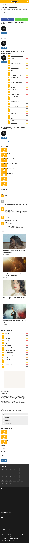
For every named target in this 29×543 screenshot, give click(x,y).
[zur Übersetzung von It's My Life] (27, 333)
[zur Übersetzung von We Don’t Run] (27, 89)
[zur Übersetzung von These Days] (27, 340)
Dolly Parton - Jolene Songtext (6, 529)
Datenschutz (3, 508)
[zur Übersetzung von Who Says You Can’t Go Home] (27, 82)
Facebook (3, 518)
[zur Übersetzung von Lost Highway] (27, 65)
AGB (7, 508)
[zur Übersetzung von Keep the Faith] (27, 113)
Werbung (2, 492)
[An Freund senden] (21, 19)
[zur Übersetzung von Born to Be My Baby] (27, 106)
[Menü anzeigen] (2, 2)
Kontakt (2, 497)
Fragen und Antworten (5, 505)
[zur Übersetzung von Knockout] (27, 58)
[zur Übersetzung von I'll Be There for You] (27, 364)
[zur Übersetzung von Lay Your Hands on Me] (27, 103)
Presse (2, 490)
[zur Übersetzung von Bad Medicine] (27, 111)
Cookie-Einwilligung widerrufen (7, 512)
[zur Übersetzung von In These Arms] (27, 366)
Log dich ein (3, 192)
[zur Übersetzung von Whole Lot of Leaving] (27, 67)
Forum (2, 503)
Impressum (3, 510)
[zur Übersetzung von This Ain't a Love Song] (27, 352)
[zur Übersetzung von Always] (27, 342)
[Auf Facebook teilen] (7, 19)
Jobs (2, 495)
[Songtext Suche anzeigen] (27, 2)
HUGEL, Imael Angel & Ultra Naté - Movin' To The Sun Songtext (12, 531)
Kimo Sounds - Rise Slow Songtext (7, 540)
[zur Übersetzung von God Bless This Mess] (27, 94)
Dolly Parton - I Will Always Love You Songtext (9, 538)
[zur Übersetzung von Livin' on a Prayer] (27, 335)
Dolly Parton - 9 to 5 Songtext (6, 536)
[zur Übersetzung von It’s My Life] (27, 87)
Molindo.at (3, 521)
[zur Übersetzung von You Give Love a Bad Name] (27, 63)
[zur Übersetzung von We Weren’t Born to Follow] (27, 75)
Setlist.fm (3, 523)
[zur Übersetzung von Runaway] (27, 362)
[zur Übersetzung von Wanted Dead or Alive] (27, 120)
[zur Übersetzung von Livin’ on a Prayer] (27, 122)
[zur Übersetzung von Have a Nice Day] (27, 108)
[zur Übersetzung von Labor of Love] (27, 115)
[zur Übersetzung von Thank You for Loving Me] (27, 354)
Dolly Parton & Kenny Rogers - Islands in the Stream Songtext (12, 534)
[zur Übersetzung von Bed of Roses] (27, 338)
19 (21, 141)
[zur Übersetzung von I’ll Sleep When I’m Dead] (27, 77)
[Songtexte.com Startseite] (14, 1)
